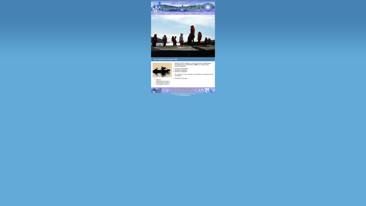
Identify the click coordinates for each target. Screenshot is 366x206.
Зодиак (197, 12)
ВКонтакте (202, 13)
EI (210, 12)
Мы (210, 13)
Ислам (204, 12)
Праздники (173, 13)
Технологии (188, 12)
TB (196, 13)
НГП (166, 13)
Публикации (178, 12)
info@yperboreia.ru (185, 95)
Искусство (181, 13)
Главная (156, 12)
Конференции (157, 13)
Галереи (190, 13)
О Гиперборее (166, 12)
